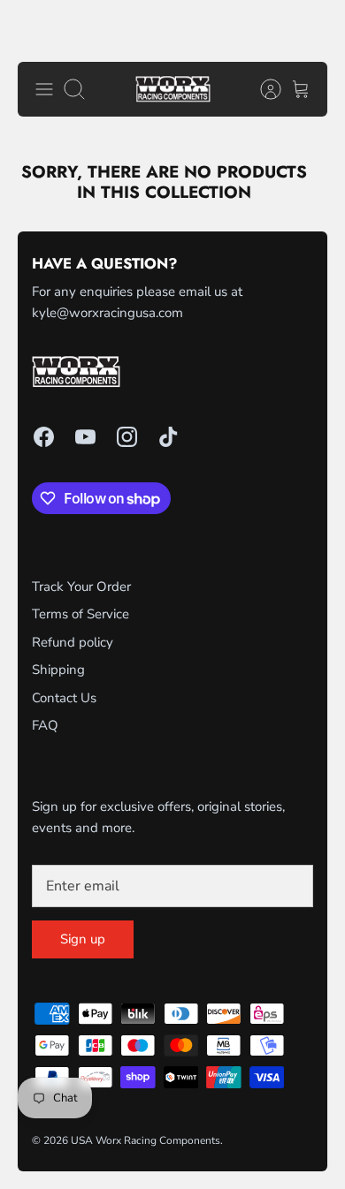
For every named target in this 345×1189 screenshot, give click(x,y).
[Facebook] (44, 437)
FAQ (45, 725)
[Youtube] (85, 437)
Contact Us (64, 698)
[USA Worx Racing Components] (173, 90)
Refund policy (72, 642)
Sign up (82, 939)
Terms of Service (80, 614)
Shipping (58, 669)
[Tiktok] (168, 437)
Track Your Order (81, 586)
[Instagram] (127, 437)
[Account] (261, 89)
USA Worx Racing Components (145, 1140)
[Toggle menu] (44, 89)
